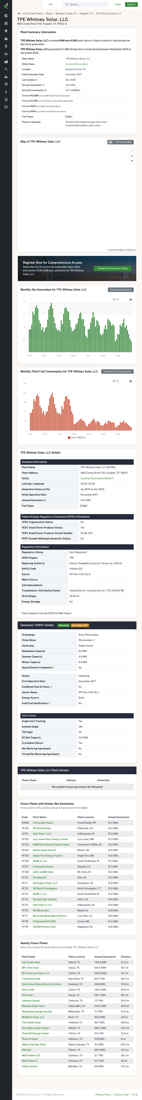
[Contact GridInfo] (6, 107)
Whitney (26, 1050)
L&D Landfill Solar (43, 872)
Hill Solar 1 (28, 995)
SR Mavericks (41, 910)
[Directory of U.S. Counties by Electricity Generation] (6, 31)
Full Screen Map (123, 142)
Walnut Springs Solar (34, 1044)
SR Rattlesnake (42, 828)
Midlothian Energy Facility (37, 1011)
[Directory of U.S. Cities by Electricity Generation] (6, 39)
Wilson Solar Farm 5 (44, 850)
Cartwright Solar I (43, 822)
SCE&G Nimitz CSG (44, 926)
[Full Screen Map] (6, 84)
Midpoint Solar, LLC (33, 1017)
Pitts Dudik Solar (31, 1022)
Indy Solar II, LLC (42, 905)
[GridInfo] (6, 6)
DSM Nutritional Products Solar (51, 844)
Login (117, 4)
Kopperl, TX (86, 13)
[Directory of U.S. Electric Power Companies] (6, 54)
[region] (6, 548)
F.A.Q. (135, 1094)
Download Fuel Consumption (117, 371)
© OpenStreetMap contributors (121, 249)
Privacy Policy (103, 1094)
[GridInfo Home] (19, 13)
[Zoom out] (132, 155)
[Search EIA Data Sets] (6, 77)
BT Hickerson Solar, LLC (35, 973)
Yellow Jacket (29, 1066)
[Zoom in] (132, 150)
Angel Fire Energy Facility (48, 855)
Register (131, 4)
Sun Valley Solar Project (36, 1028)
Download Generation (120, 289)
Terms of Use (121, 1094)
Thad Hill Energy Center (35, 1033)
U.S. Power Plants (33, 13)
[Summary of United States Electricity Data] (6, 16)
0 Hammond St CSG (44, 921)
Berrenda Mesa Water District (50, 915)
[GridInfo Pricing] (6, 92)
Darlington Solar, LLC (45, 883)
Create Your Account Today (112, 268)
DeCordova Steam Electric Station (41, 984)
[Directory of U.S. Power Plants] (6, 61)
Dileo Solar (28, 989)
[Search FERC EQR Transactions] (6, 69)
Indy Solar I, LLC (42, 833)
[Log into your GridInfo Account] (6, 100)
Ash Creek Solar (31, 962)
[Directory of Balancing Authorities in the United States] (6, 46)
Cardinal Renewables (77, 64)
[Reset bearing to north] (132, 161)
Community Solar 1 (43, 866)
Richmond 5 (39, 877)
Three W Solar (30, 1039)
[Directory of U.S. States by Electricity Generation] (6, 23)
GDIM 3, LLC (40, 861)
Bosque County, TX (66, 13)
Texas (49, 13)
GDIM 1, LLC (40, 894)
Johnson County (31, 1000)
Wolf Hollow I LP (31, 1055)
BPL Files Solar (30, 967)
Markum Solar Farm (33, 1006)
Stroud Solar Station (45, 899)
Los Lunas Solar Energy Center (50, 839)
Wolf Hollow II (29, 1060)
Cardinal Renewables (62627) (97, 478)
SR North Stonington (45, 888)
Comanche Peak (31, 978)
